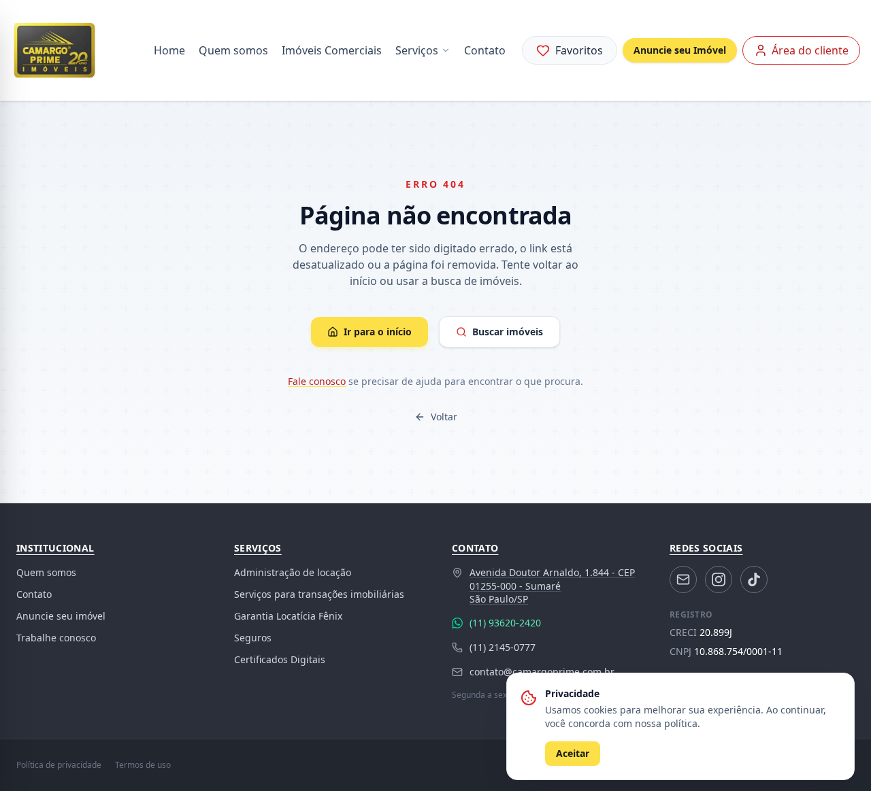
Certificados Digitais (279, 659)
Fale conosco (317, 381)
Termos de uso (143, 765)
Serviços (416, 50)
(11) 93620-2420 (505, 622)
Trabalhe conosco (56, 637)
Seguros (253, 637)
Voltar (444, 416)
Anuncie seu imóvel (60, 615)
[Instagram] (718, 579)
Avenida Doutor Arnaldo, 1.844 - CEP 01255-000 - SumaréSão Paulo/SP (552, 585)
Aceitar (572, 753)
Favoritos (579, 50)
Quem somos (233, 50)
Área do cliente (810, 50)
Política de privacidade (58, 765)
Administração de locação (292, 572)
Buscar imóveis (507, 331)
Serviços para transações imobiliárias (319, 594)
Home (169, 50)
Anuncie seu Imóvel (680, 50)
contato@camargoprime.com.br (542, 671)
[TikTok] (754, 579)
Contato (485, 50)
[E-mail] (683, 579)
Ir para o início (378, 331)
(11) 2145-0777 (503, 647)
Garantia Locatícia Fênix (288, 615)
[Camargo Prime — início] (54, 50)
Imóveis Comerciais (332, 50)
